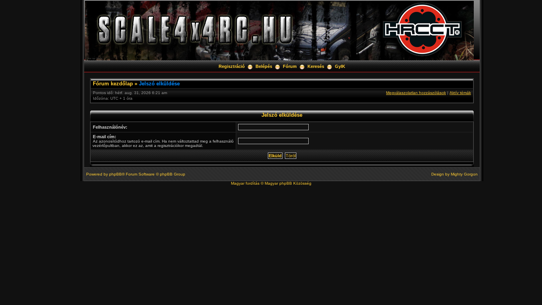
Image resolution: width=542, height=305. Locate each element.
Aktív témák (460, 93)
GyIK (340, 66)
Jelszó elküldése (159, 84)
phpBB (115, 174)
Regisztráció (232, 66)
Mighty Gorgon (464, 174)
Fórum (290, 66)
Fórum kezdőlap (113, 84)
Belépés (264, 66)
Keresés (316, 66)
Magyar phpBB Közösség (288, 183)
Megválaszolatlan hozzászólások (416, 93)
